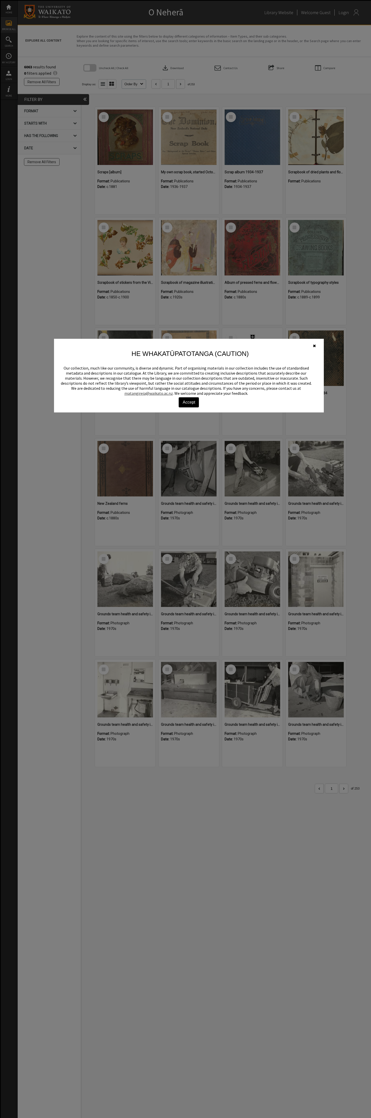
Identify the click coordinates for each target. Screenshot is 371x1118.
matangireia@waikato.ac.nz (148, 393)
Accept (189, 402)
